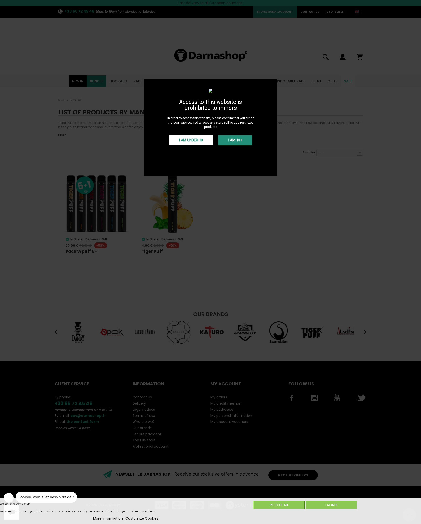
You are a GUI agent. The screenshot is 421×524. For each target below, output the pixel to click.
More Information (108, 518)
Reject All (279, 504)
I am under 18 (191, 140)
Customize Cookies (141, 518)
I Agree (331, 504)
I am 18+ (235, 140)
